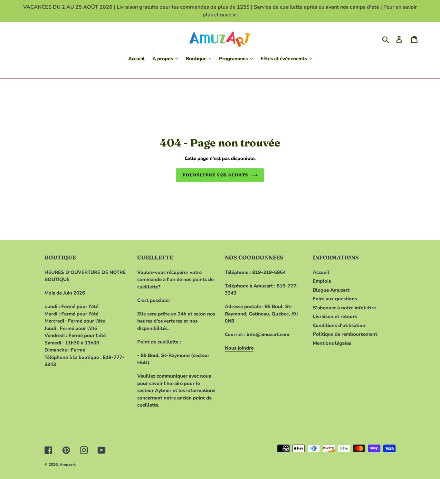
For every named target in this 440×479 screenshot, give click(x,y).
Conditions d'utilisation (339, 325)
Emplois (322, 281)
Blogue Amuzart (331, 290)
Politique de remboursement (345, 334)
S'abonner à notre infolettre (344, 308)
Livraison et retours (335, 316)
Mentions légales (332, 343)
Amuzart (68, 464)
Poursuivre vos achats (215, 174)
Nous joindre (239, 348)
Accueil (321, 272)
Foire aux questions (335, 299)
